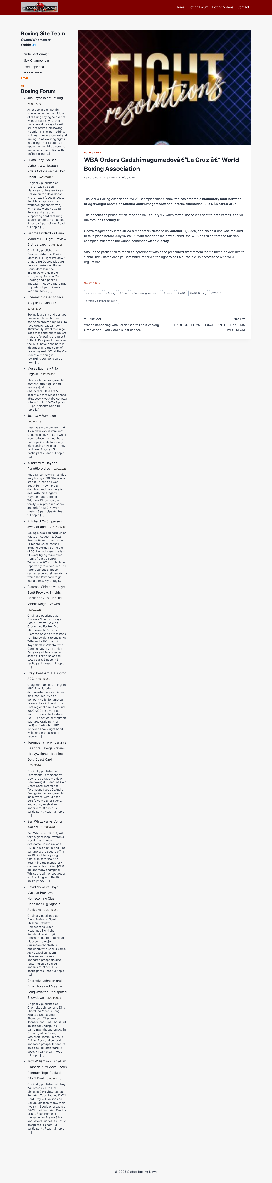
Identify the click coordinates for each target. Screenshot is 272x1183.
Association (93, 293)
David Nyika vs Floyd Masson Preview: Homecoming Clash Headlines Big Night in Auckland (43, 898)
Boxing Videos (223, 7)
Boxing (110, 293)
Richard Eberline (35, 70)
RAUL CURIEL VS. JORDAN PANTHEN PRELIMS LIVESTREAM (209, 324)
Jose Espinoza (33, 58)
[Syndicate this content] (44, 86)
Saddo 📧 (28, 45)
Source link (92, 283)
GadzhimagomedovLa (145, 293)
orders (168, 293)
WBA (181, 293)
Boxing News (92, 152)
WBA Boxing (198, 293)
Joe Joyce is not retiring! (45, 98)
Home (180, 7)
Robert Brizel (32, 64)
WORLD (216, 293)
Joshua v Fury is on (41, 415)
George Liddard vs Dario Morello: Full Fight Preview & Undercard (46, 238)
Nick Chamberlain (36, 52)
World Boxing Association (102, 177)
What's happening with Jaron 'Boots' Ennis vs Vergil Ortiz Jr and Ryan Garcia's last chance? (122, 324)
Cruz (123, 293)
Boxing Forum (198, 7)
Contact (243, 7)
